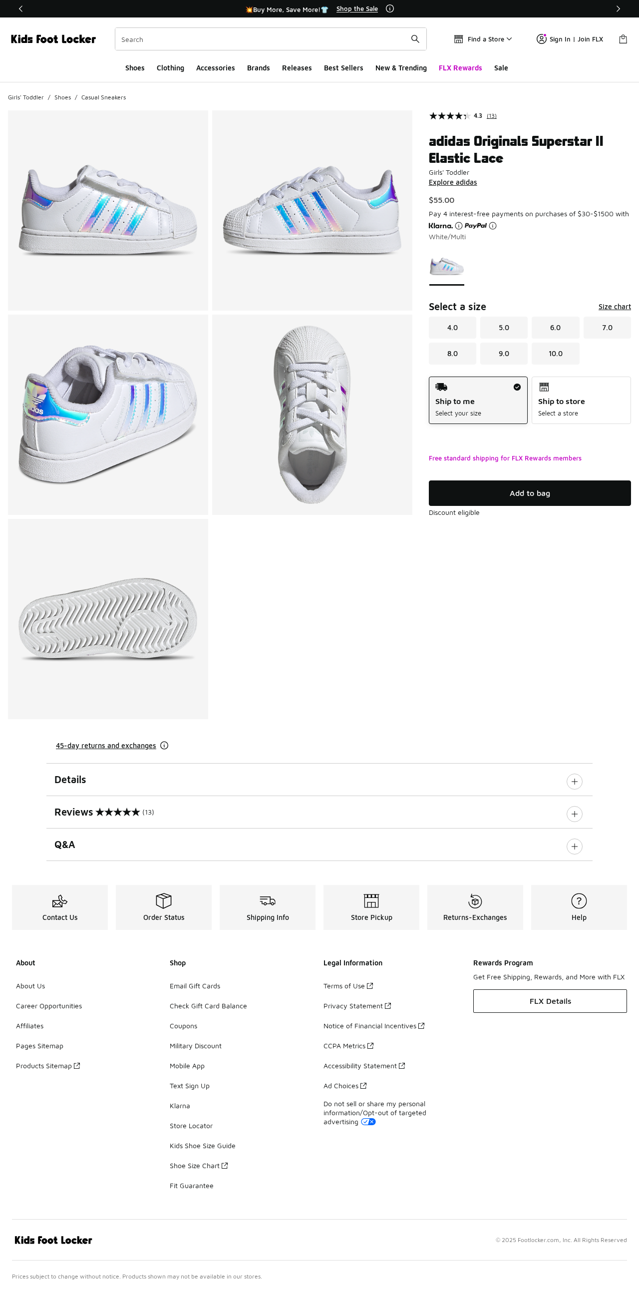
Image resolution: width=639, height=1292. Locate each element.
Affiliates (29, 1025)
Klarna (180, 1105)
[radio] (478, 400)
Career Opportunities (49, 1005)
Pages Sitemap (39, 1045)
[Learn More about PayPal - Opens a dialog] (493, 226)
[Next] (618, 8)
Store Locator (191, 1125)
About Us (30, 985)
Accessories (215, 67)
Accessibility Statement (360, 1065)
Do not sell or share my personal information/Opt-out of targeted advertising (374, 1112)
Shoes (135, 67)
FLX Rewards (460, 67)
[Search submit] (415, 39)
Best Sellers (343, 67)
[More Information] (390, 8)
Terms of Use (344, 985)
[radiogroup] (530, 400)
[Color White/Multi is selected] (446, 266)
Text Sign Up (190, 1085)
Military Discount (196, 1045)
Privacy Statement (353, 1005)
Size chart (615, 306)
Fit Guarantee (192, 1185)
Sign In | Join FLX (576, 39)
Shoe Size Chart (195, 1165)
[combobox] (270, 39)
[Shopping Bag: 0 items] (623, 39)
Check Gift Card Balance (208, 1005)
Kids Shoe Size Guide (203, 1145)
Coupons (183, 1025)
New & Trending (401, 67)
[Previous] (21, 8)
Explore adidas (453, 182)
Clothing (170, 67)
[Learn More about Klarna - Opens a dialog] (459, 226)
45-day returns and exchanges (106, 745)
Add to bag (530, 492)
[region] (319, 9)
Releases (297, 67)
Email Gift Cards (195, 985)
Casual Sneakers (103, 97)
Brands (258, 67)
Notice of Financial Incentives (369, 1025)
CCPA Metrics (344, 1045)
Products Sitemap (44, 1065)
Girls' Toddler (26, 97)
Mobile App (187, 1065)
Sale (501, 67)
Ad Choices (340, 1085)
